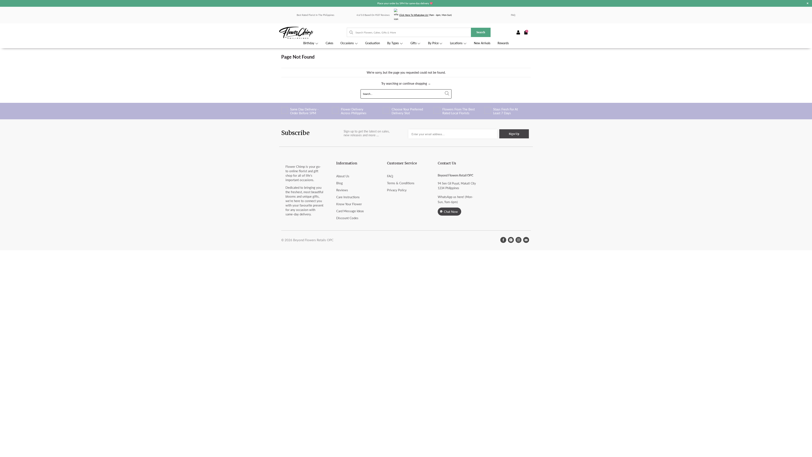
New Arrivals (482, 43)
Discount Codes (347, 218)
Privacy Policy (397, 190)
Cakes (329, 43)
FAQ (513, 15)
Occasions (347, 43)
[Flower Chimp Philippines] (313, 32)
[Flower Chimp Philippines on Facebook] (503, 240)
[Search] (349, 32)
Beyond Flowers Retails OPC (313, 240)
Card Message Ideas (350, 211)
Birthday (309, 43)
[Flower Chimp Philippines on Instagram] (518, 240)
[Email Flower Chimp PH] (526, 240)
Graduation (372, 43)
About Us (342, 176)
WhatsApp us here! (451, 197)
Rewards (503, 43)
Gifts (413, 43)
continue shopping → (417, 83)
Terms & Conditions (400, 183)
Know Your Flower (349, 204)
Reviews (342, 190)
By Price (433, 43)
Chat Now (451, 211)
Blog (339, 183)
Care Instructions (348, 197)
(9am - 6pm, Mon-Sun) (425, 15)
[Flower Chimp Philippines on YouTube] (511, 240)
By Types (393, 43)
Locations (456, 43)
